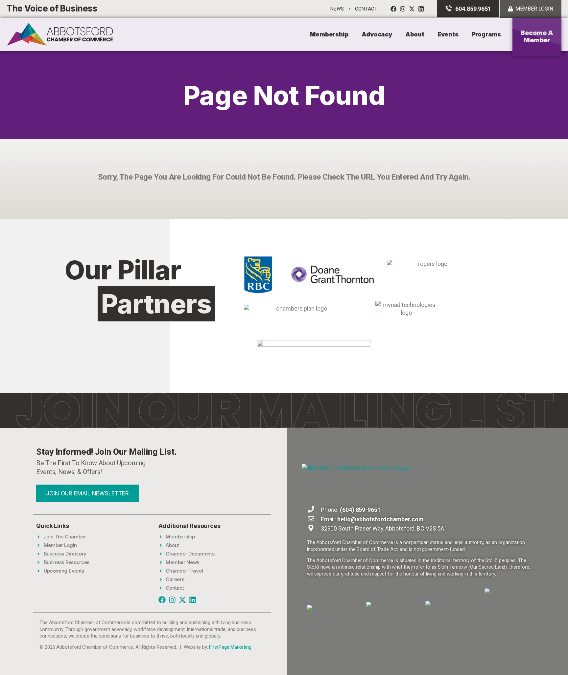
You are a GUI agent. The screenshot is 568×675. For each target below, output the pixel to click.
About (414, 34)
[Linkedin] (421, 9)
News (337, 9)
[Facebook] (393, 9)
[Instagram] (403, 9)
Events (448, 34)
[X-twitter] (412, 9)
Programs (486, 34)
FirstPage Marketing (230, 647)
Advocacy (377, 34)
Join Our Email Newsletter (87, 493)
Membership (329, 34)
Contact (366, 9)
